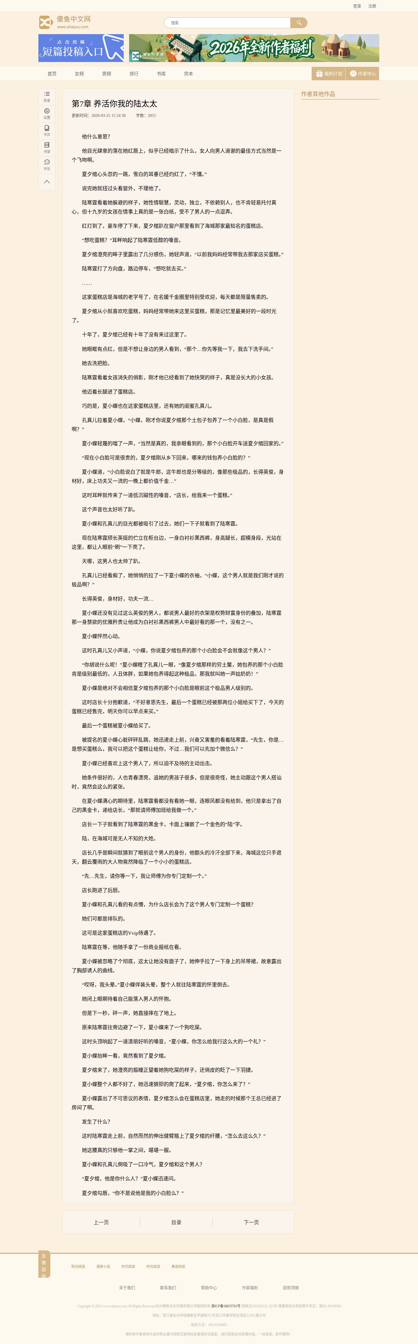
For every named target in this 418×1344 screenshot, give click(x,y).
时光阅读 (153, 1267)
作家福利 (250, 1288)
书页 (47, 135)
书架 (47, 152)
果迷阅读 (178, 1267)
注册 (372, 6)
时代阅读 (128, 1267)
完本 (188, 73)
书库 (161, 73)
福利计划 (333, 73)
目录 (47, 101)
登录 (357, 6)
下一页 (251, 1222)
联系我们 (168, 1288)
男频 (106, 73)
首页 (52, 73)
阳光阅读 (78, 1267)
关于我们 (127, 1288)
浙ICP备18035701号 (226, 1306)
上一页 (101, 1222)
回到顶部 (291, 1288)
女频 (79, 73)
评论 (47, 169)
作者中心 (367, 73)
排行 (133, 73)
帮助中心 (209, 1288)
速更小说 (103, 1267)
